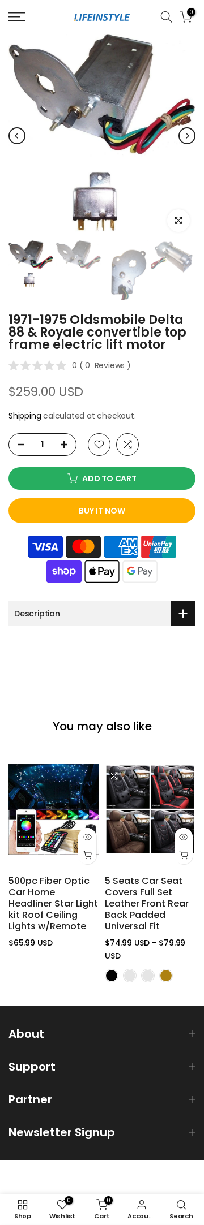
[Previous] (17, 135)
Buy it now (102, 510)
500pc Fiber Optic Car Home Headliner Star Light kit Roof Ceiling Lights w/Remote (53, 903)
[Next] (187, 135)
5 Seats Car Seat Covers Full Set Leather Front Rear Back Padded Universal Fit (147, 903)
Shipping (24, 415)
